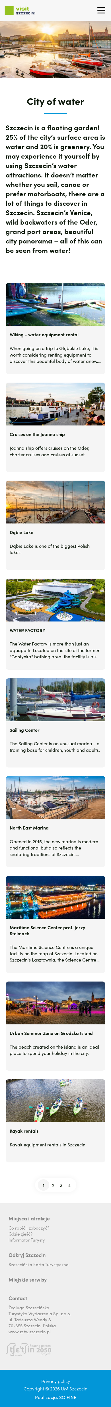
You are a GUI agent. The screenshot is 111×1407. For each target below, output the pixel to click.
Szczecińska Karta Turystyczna (39, 1264)
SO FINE (67, 1397)
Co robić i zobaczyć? (29, 1228)
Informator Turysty (27, 1240)
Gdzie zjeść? (20, 1234)
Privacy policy (55, 1381)
